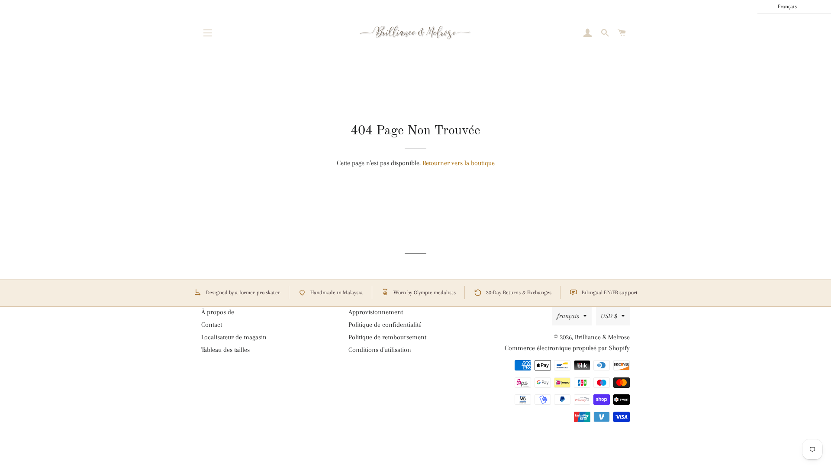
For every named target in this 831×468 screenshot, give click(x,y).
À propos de (217, 312)
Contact (211, 324)
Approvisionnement (375, 312)
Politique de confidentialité (385, 324)
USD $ (609, 316)
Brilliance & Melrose (602, 337)
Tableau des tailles (225, 350)
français (568, 316)
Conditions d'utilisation (379, 350)
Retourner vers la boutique (458, 163)
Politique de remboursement (387, 337)
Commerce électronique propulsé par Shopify (567, 348)
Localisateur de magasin (234, 337)
